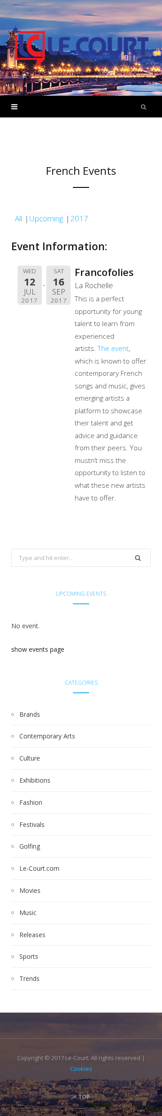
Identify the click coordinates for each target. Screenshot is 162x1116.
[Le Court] (81, 48)
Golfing (29, 846)
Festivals (32, 824)
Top (83, 1097)
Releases (32, 934)
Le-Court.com (39, 868)
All (18, 218)
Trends (29, 978)
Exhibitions (34, 780)
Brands (29, 714)
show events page (37, 649)
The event (113, 348)
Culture (29, 758)
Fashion (30, 802)
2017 (79, 218)
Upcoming (46, 218)
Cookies (81, 1069)
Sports (28, 956)
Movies (29, 890)
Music (27, 912)
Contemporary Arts (47, 736)
